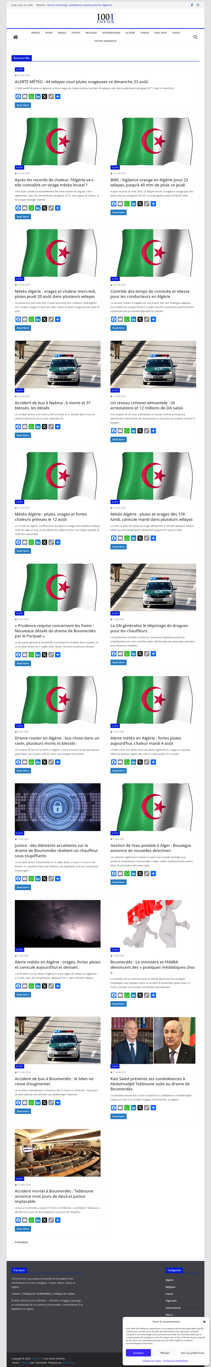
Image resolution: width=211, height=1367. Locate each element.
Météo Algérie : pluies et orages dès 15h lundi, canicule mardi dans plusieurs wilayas (151, 516)
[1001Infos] (15, 37)
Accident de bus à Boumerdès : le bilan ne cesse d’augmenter (54, 1081)
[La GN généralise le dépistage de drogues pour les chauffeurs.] (153, 587)
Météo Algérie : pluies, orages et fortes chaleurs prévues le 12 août (51, 516)
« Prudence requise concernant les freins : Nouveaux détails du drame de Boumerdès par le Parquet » (55, 630)
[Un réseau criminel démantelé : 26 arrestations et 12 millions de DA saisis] (153, 364)
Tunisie (144, 32)
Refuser (165, 1352)
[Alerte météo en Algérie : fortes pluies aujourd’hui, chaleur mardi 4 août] (153, 700)
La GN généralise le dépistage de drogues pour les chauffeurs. (149, 628)
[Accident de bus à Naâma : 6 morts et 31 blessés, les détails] (58, 364)
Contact (16, 1293)
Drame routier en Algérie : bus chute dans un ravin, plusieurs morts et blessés (57, 740)
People (76, 32)
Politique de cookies (151, 1360)
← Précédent (20, 1242)
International (111, 32)
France (35, 32)
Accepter (138, 1352)
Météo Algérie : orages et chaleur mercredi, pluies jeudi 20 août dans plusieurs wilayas (55, 293)
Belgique (91, 32)
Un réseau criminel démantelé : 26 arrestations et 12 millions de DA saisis (146, 405)
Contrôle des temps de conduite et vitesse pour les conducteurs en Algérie (150, 293)
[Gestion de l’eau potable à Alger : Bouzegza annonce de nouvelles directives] (153, 807)
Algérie (130, 32)
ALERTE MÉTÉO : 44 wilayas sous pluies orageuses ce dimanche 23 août (81, 81)
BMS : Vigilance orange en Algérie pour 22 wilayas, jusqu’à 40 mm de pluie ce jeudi (149, 182)
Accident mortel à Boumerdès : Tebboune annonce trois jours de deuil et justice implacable (54, 1196)
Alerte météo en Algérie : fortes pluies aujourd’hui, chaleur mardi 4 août (145, 740)
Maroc (62, 32)
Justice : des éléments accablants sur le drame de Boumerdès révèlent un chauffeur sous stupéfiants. (56, 850)
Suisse (176, 32)
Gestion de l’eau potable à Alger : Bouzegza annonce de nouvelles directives (150, 848)
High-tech (160, 32)
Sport (49, 32)
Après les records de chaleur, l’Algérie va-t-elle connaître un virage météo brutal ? (55, 182)
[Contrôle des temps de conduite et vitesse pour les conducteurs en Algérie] (153, 253)
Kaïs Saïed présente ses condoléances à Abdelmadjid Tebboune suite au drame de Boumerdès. (150, 1084)
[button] (204, 1321)
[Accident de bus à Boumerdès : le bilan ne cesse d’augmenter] (58, 1040)
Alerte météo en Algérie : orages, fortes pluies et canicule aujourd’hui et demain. (58, 964)
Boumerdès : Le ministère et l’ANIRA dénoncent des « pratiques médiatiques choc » (152, 967)
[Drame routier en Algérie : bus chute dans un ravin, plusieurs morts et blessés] (58, 700)
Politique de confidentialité (175, 1360)
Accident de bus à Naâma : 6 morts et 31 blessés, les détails (53, 405)
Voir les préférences (192, 1352)
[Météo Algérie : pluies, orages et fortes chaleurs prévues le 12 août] (58, 476)
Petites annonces (105, 40)
